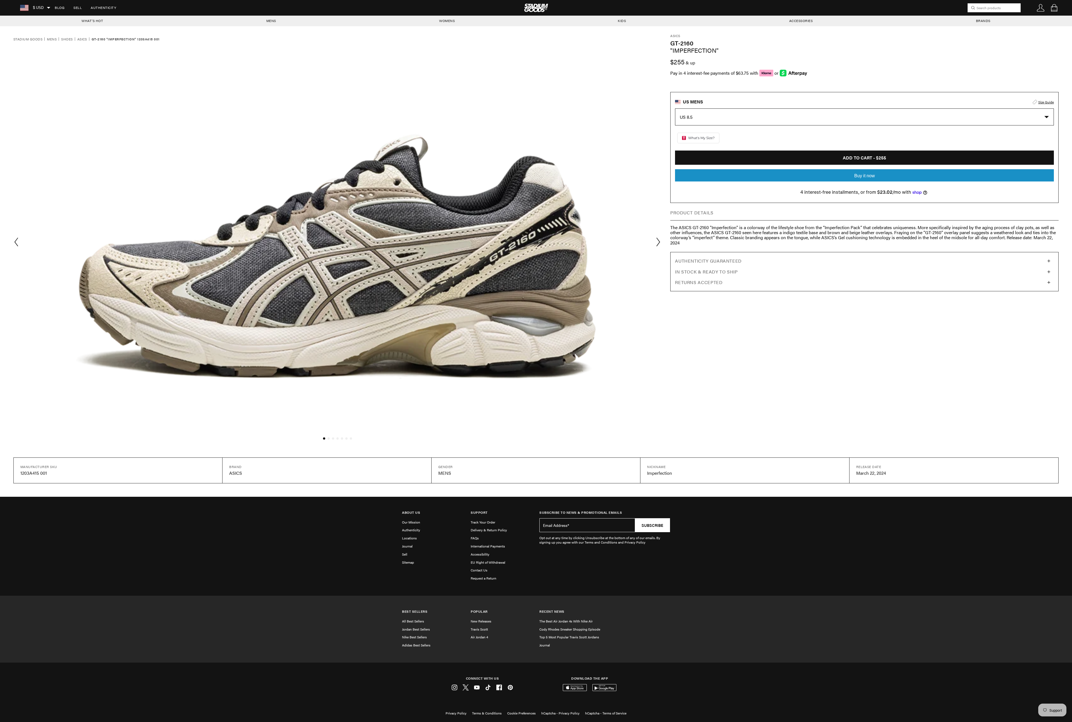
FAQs (475, 538)
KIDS (622, 20)
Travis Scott (479, 629)
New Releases (481, 621)
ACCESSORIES (801, 20)
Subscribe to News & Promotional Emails (580, 512)
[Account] (1040, 7)
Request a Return (483, 578)
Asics (82, 39)
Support (479, 512)
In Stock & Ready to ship (706, 271)
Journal (407, 546)
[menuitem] (59, 8)
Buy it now (864, 175)
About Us (411, 512)
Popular (479, 611)
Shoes (67, 39)
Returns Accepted (698, 282)
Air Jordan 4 (479, 636)
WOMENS (447, 20)
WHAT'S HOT (92, 20)
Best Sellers (414, 611)
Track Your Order (483, 522)
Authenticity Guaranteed (708, 261)
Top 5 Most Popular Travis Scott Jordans (569, 636)
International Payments (488, 546)
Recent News (551, 611)
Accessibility (480, 554)
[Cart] (1054, 7)
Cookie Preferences (521, 713)
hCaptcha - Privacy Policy (560, 713)
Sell (77, 7)
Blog (59, 7)
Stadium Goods (27, 39)
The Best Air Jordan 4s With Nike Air (566, 621)
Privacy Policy (456, 713)
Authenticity (103, 7)
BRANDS (983, 20)
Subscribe (652, 525)
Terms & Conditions (487, 713)
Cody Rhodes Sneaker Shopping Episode (569, 629)
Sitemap (408, 562)
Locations (409, 538)
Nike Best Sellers (414, 636)
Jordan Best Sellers (416, 629)
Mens (52, 39)
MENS (271, 20)
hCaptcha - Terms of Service (605, 713)
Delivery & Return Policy (489, 529)
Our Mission (411, 522)
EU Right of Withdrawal (488, 562)
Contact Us (479, 570)
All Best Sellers (413, 621)
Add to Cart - (864, 157)
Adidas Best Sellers (416, 645)
